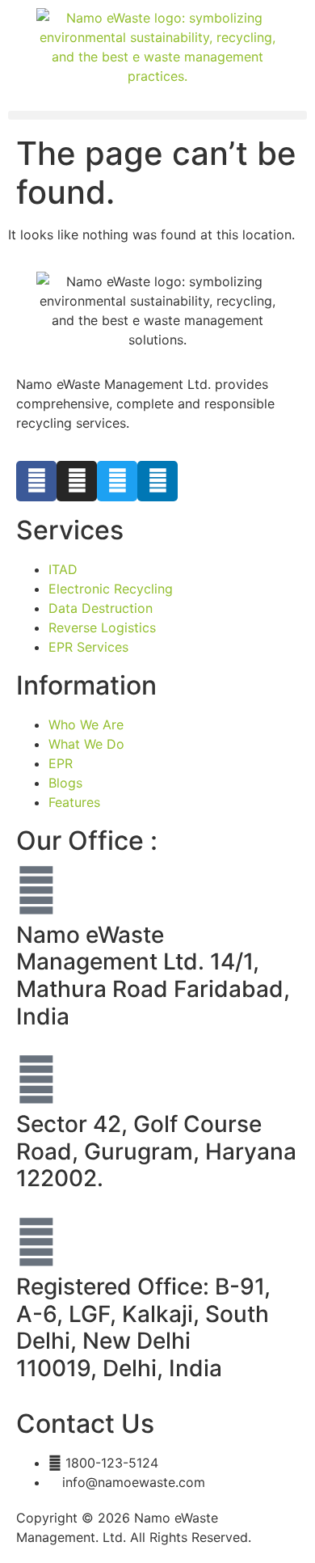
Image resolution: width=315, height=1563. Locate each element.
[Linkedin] (157, 481)
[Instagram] (77, 481)
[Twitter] (117, 481)
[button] (157, 115)
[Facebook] (36, 481)
